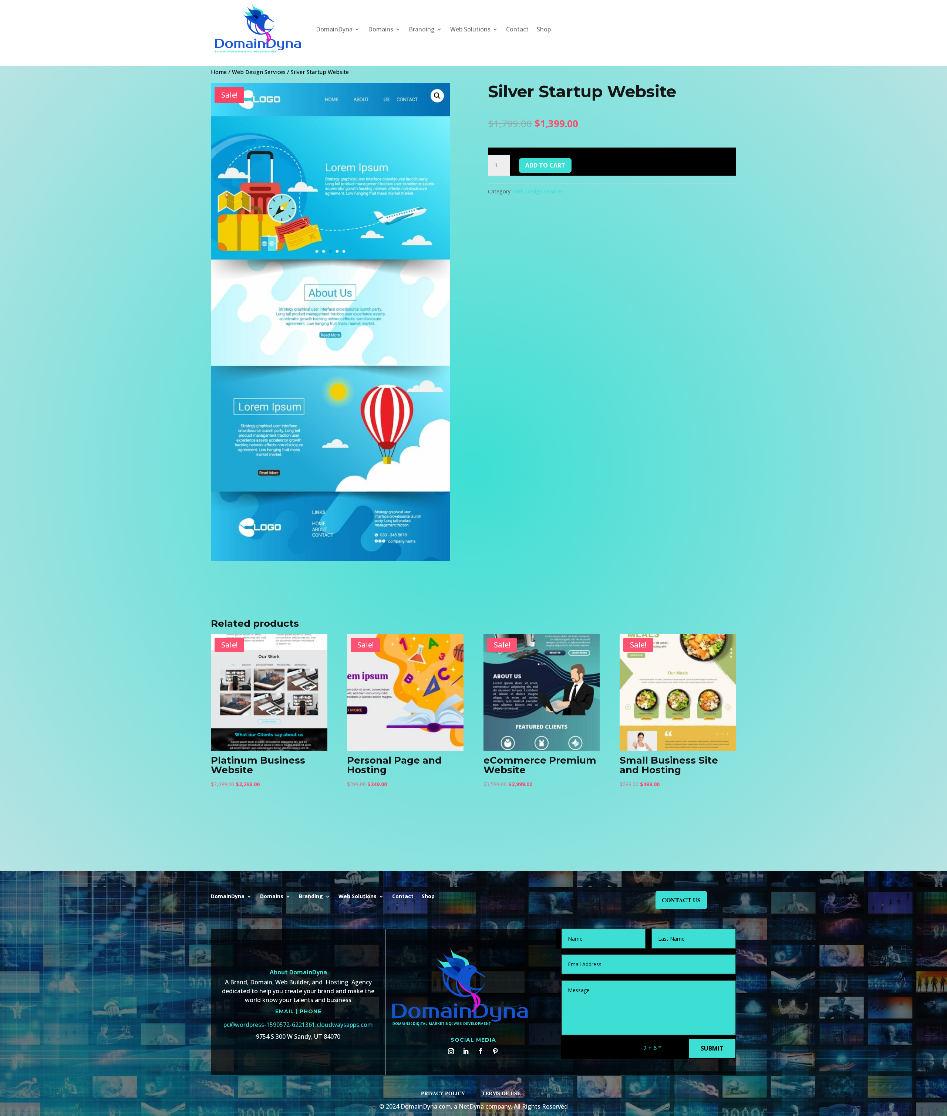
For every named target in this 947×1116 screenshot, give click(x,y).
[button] (437, 95)
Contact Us (681, 900)
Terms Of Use (501, 1093)
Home (219, 71)
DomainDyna (334, 29)
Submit (712, 1048)
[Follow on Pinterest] (495, 1051)
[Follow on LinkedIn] (466, 1051)
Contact (517, 29)
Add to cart (545, 165)
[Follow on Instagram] (451, 1051)
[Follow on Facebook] (480, 1051)
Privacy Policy (443, 1093)
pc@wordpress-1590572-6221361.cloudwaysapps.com (298, 1025)
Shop (544, 29)
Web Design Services (259, 71)
